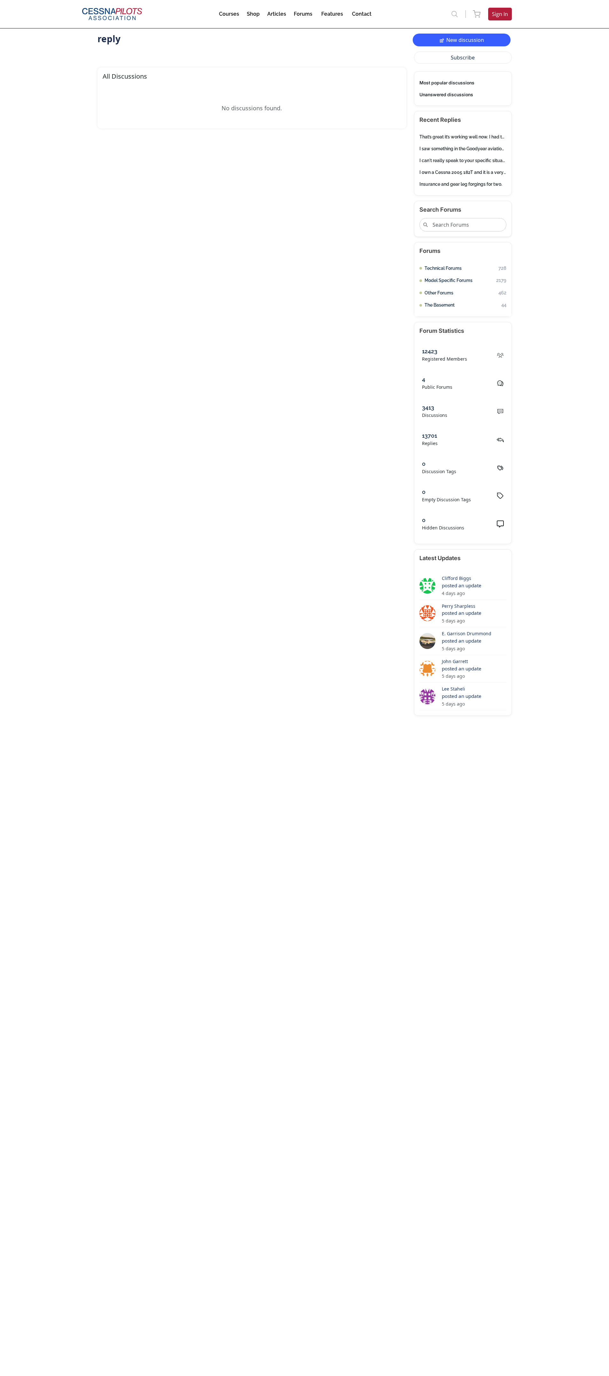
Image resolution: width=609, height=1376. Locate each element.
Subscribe (463, 57)
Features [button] (332, 14)
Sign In (500, 14)
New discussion (465, 39)
